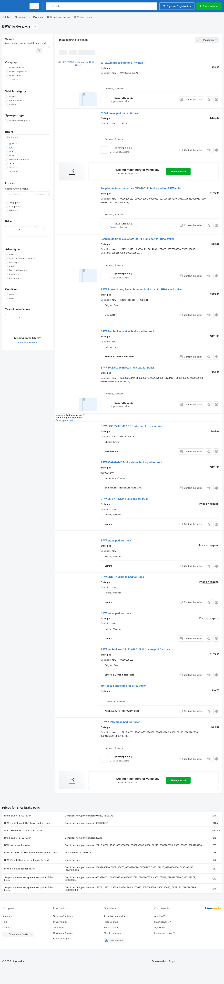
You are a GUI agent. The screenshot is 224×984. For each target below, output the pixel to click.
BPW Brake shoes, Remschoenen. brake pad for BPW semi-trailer (141, 289)
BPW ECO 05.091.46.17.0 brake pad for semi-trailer (132, 426)
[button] (209, 99)
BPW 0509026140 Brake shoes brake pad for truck (132, 462)
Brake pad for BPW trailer (17, 815)
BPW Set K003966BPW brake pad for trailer (127, 367)
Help (4, 922)
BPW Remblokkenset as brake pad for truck (128, 331)
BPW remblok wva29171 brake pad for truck (27, 823)
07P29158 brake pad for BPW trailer (122, 62)
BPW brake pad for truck (116, 540)
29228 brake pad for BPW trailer (120, 113)
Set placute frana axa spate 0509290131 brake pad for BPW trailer (141, 188)
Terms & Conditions (63, 916)
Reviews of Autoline (63, 933)
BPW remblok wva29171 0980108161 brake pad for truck (135, 649)
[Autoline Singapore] (13, 6)
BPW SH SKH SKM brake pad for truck (124, 498)
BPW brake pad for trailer (17, 845)
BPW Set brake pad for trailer (19, 868)
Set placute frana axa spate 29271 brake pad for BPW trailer (137, 239)
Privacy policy (60, 922)
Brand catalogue (61, 938)
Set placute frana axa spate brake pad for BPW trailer (28, 878)
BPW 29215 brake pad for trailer (120, 722)
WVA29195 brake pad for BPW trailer (123, 685)
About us (7, 916)
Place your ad (178, 171)
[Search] (49, 6)
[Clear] (49, 47)
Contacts (7, 927)
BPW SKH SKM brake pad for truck (122, 577)
